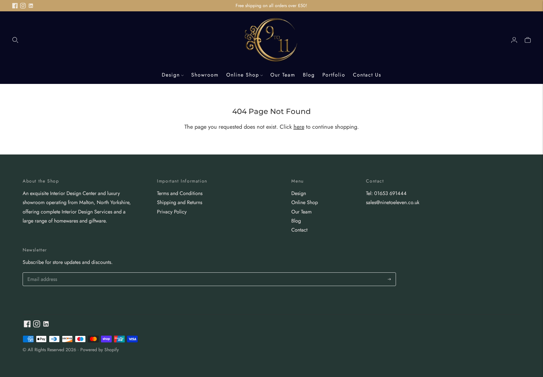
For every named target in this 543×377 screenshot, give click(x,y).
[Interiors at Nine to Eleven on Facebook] (15, 6)
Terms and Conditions (179, 193)
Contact (299, 230)
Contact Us (367, 75)
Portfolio (333, 75)
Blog (309, 75)
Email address (41, 273)
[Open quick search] (15, 39)
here (299, 127)
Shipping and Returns (179, 202)
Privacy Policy (172, 211)
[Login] (514, 39)
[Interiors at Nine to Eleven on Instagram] (23, 6)
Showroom (205, 75)
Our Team (282, 75)
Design (171, 75)
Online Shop (242, 75)
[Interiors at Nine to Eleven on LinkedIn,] (31, 6)
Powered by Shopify (99, 349)
